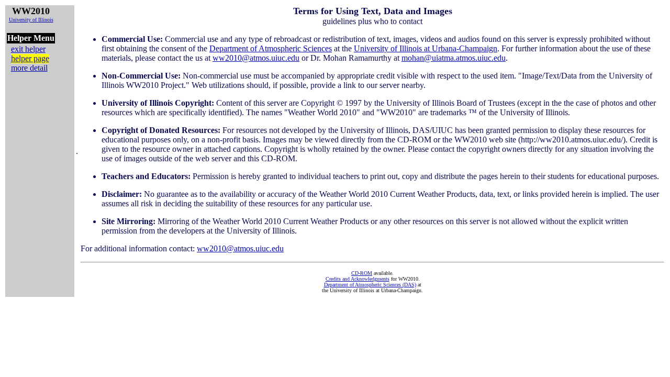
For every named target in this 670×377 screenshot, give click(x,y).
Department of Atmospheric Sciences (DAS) (370, 284)
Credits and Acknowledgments (357, 279)
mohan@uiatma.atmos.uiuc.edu (453, 57)
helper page (30, 58)
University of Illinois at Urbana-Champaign (425, 48)
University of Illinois (31, 20)
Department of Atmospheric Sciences (270, 48)
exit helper (28, 49)
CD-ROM (361, 273)
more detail (29, 67)
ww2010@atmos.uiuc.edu (256, 57)
